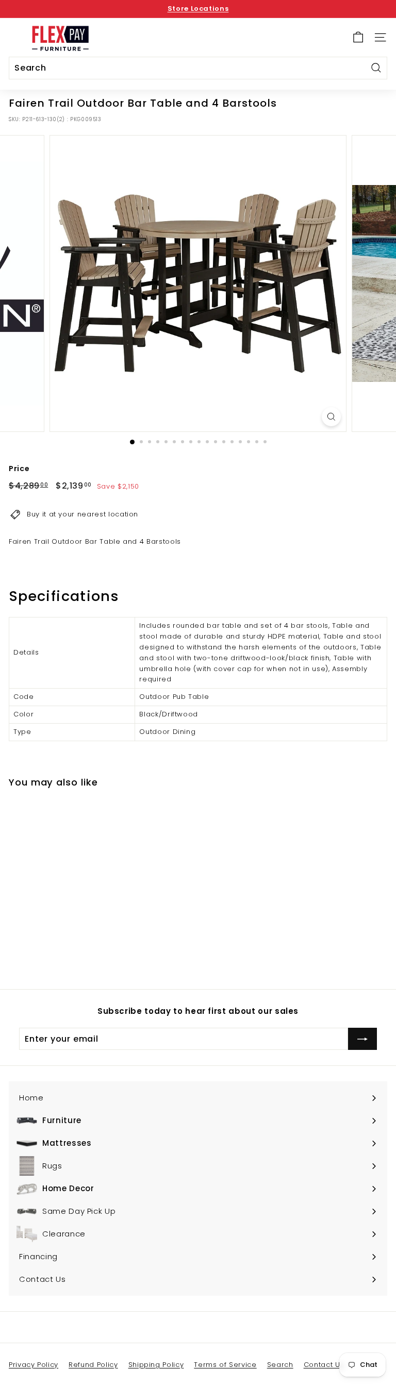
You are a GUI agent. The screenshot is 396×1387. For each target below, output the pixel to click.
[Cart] (358, 37)
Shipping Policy (156, 1364)
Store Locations (198, 8)
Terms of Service (225, 1364)
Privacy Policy (33, 1364)
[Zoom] (331, 416)
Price (19, 468)
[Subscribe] (362, 1039)
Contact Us (324, 1364)
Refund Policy (93, 1364)
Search (280, 1364)
